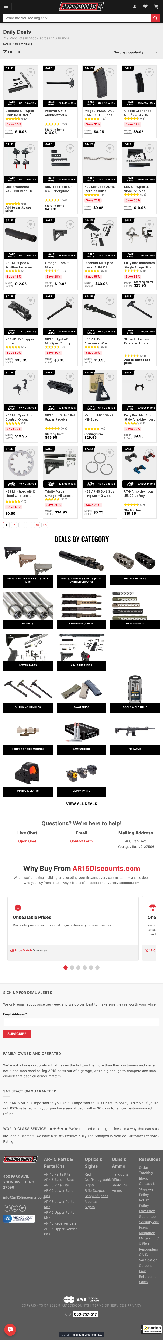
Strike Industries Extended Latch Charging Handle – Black (139, 345)
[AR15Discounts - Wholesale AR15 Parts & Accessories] (81, 6)
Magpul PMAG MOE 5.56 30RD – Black (99, 113)
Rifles (116, 1179)
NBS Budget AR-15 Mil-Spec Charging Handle (60, 343)
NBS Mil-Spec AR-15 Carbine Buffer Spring (99, 191)
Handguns (120, 1174)
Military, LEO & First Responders (149, 1243)
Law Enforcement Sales (149, 1276)
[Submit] (155, 18)
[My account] (135, 6)
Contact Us (148, 1184)
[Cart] (156, 6)
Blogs (143, 1178)
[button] (151, 1329)
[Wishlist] (31, 72)
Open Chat (27, 841)
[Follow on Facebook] (7, 1208)
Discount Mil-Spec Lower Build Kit (98, 265)
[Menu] (5, 6)
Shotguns (119, 1185)
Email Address (15, 1014)
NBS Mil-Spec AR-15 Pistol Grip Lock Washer (20, 495)
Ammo (117, 1190)
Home (7, 44)
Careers (145, 1265)
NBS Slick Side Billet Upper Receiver (60, 417)
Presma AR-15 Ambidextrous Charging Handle (58, 115)
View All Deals (81, 803)
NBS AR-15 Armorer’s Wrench (98, 341)
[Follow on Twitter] (22, 1208)
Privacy (134, 1305)
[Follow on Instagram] (14, 1208)
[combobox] (77, 18)
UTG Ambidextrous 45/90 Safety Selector (138, 495)
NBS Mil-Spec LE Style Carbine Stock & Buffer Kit (138, 191)
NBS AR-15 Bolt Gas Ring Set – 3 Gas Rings (99, 495)
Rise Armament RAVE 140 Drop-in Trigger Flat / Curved (18, 193)
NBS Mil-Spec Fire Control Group (18, 417)
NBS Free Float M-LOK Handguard (58, 189)
